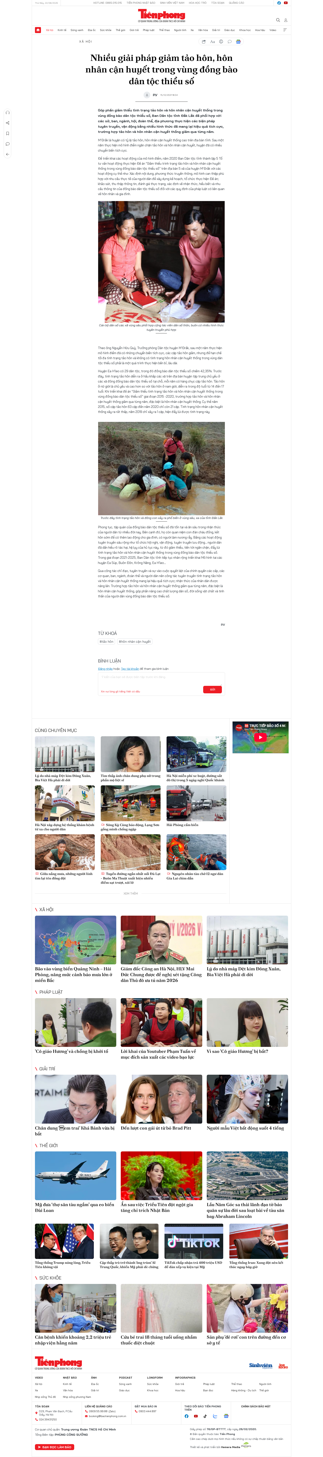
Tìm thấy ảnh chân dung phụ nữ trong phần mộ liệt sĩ (130, 778)
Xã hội (49, 30)
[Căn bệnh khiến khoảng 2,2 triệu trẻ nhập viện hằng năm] (75, 1308)
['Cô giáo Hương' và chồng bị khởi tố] (75, 1022)
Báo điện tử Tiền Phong (161, 15)
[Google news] (228, 1416)
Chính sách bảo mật (256, 1406)
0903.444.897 (147, 1411)
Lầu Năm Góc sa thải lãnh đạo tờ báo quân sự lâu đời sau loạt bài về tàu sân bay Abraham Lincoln (245, 1210)
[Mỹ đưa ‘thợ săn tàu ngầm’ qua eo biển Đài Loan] (75, 1175)
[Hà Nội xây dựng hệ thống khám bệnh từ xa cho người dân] (65, 803)
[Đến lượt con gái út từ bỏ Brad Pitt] (161, 1099)
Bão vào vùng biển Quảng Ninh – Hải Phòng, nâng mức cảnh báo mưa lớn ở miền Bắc (73, 974)
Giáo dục (229, 30)
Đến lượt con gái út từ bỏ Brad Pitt (156, 1128)
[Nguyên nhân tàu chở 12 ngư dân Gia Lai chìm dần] (196, 852)
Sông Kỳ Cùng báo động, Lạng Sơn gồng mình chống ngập (130, 827)
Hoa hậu (260, 30)
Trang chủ (38, 30)
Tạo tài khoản (130, 669)
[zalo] (217, 1416)
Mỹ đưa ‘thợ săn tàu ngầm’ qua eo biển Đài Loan (74, 1207)
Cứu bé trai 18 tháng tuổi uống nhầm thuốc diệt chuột (159, 1340)
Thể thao (164, 30)
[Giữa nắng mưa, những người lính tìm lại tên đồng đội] (65, 852)
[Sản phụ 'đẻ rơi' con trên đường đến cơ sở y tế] (247, 1308)
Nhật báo (70, 1377)
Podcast (125, 1377)
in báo (221, 41)
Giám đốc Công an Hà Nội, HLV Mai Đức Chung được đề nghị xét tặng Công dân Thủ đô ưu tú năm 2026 (161, 974)
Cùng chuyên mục (56, 730)
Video (273, 30)
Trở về (7, 154)
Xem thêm (285, 30)
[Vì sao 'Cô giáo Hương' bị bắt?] (247, 1022)
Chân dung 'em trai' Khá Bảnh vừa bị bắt (75, 1131)
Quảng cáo (236, 2)
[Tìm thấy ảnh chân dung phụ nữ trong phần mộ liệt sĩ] (131, 754)
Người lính (180, 30)
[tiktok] (207, 1416)
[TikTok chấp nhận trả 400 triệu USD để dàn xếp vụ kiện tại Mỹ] (193, 1241)
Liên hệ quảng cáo (98, 1406)
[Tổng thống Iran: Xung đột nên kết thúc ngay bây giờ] (258, 1241)
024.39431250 (48, 1419)
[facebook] (279, 3)
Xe (192, 30)
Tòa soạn (217, 2)
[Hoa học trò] (283, 1366)
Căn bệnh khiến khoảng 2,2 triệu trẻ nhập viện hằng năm (73, 1340)
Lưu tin (7, 133)
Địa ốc (92, 30)
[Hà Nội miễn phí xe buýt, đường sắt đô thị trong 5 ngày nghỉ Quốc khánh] (196, 754)
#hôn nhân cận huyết (135, 641)
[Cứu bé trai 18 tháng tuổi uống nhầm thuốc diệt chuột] (161, 1308)
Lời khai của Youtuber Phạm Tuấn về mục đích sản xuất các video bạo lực (158, 1054)
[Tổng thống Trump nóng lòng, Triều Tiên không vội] (64, 1241)
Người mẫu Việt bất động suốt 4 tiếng (245, 1128)
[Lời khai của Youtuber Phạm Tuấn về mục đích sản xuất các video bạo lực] (161, 1022)
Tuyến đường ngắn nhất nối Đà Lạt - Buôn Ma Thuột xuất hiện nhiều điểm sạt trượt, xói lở (131, 878)
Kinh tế (62, 30)
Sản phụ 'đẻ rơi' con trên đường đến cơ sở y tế (246, 1340)
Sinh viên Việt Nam (172, 2)
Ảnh (94, 1377)
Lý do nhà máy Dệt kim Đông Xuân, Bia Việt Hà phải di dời (63, 778)
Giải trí (216, 30)
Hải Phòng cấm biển (182, 825)
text (212, 41)
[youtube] (286, 3)
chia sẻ (204, 41)
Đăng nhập (105, 669)
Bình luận (7, 144)
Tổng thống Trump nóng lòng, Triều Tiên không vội (62, 1264)
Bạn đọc (208, 1390)
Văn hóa (203, 30)
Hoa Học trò (198, 2)
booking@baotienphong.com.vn (107, 1416)
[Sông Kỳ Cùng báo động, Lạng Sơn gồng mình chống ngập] (131, 803)
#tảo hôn (106, 641)
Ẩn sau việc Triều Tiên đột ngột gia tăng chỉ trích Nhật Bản (157, 1207)
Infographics (185, 1377)
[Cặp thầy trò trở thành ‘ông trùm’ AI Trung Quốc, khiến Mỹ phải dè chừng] (129, 1241)
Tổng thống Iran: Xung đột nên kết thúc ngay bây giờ (256, 1264)
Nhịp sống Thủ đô (45, 1397)
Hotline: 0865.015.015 (107, 2)
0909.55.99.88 (98, 1411)
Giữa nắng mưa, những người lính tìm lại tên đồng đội (64, 876)
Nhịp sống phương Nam (77, 1397)
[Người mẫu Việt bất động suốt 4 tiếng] (247, 1099)
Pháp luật (149, 30)
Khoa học (245, 30)
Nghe (7, 112)
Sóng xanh (77, 30)
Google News (238, 41)
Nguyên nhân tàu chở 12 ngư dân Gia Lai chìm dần (195, 876)
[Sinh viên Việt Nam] (261, 1366)
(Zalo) (112, 1411)
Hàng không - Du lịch (243, 1390)
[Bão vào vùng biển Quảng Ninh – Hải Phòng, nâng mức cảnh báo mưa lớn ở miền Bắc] (75, 940)
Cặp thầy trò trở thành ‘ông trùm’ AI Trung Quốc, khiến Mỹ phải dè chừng (129, 1264)
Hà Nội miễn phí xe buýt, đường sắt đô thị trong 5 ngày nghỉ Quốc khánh (195, 778)
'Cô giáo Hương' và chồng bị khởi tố (71, 1051)
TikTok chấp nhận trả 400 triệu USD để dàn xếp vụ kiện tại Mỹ (193, 1264)
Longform (155, 1377)
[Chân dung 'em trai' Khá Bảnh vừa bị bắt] (75, 1099)
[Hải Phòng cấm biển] (196, 803)
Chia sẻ (7, 123)
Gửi (212, 689)
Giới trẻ (134, 30)
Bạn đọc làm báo (56, 1447)
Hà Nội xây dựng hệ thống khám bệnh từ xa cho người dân (64, 827)
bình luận (229, 41)
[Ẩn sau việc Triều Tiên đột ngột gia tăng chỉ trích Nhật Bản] (161, 1175)
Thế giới (120, 30)
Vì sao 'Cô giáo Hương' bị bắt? (237, 1051)
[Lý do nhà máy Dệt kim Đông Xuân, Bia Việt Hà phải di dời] (65, 754)
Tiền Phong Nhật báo (141, 2)
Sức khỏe (105, 30)
